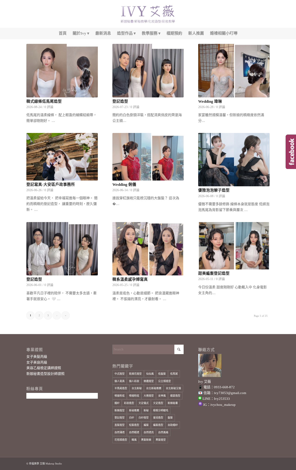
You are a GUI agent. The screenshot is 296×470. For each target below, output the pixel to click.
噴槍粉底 (134, 395)
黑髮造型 (161, 439)
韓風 (134, 439)
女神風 (162, 395)
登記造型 (120, 101)
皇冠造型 (158, 417)
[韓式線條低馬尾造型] (62, 70)
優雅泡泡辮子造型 (214, 190)
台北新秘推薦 (153, 388)
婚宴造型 (175, 395)
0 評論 (48, 107)
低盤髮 (162, 373)
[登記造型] (148, 70)
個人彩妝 (134, 381)
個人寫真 (119, 381)
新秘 (146, 410)
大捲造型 (149, 395)
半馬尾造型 (120, 388)
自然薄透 (119, 432)
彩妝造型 (129, 403)
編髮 (146, 425)
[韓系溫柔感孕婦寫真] (148, 249)
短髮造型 (134, 425)
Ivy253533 (222, 399)
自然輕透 (134, 432)
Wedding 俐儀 (124, 184)
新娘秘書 (173, 403)
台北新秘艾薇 (173, 388)
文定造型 (158, 403)
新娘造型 (119, 410)
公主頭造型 (164, 381)
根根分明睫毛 (160, 410)
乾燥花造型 (135, 373)
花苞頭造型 (120, 439)
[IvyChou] (148, 14)
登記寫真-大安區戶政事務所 (50, 184)
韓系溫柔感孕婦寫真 (130, 279)
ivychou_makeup (223, 405)
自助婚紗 (173, 425)
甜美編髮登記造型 (214, 273)
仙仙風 (150, 373)
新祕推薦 (134, 410)
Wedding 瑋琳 (210, 101)
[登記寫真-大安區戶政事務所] (62, 157)
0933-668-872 (224, 387)
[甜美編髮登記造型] (234, 245)
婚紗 (117, 403)
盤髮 (170, 417)
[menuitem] (63, 33)
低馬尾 (174, 373)
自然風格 (163, 432)
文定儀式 (144, 403)
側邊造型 (149, 381)
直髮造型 (119, 425)
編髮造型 (158, 425)
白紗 (131, 417)
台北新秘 (137, 388)
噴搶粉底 (119, 395)
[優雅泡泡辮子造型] (234, 160)
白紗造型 (144, 417)
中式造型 (119, 373)
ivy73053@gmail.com (230, 393)
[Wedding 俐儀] (148, 157)
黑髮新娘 (146, 439)
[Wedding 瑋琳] (234, 70)
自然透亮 (149, 432)
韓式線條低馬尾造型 (44, 101)
